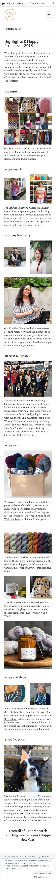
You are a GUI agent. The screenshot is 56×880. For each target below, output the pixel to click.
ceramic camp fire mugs (36, 605)
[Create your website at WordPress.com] (28, 3)
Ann (15, 345)
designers (26, 335)
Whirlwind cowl (12, 519)
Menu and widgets (49, 17)
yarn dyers (37, 335)
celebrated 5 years (36, 796)
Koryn (22, 345)
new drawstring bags (15, 609)
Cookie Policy (14, 868)
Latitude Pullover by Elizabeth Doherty (29, 207)
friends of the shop (22, 338)
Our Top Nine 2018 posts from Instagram (25, 148)
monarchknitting (33, 856)
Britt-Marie (22, 424)
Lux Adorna (28, 722)
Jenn (32, 345)
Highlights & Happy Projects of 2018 (21, 43)
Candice (8, 567)
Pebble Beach (12, 612)
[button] (15, 189)
